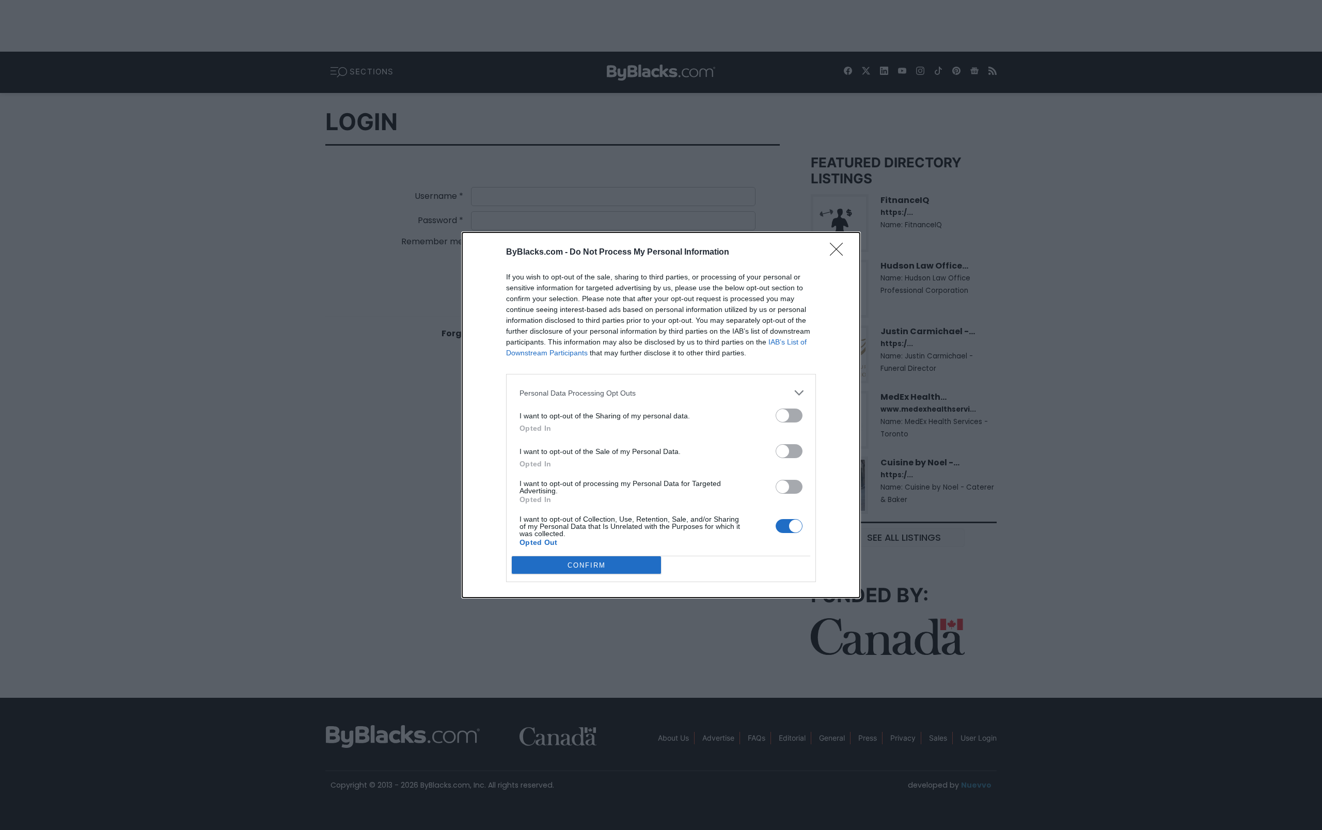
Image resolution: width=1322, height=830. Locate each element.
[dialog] (661, 415)
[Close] (839, 252)
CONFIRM (587, 565)
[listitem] (661, 392)
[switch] (789, 415)
